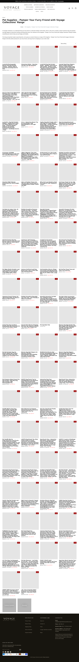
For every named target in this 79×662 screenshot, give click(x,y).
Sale (42, 11)
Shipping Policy (28, 626)
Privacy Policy (28, 620)
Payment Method (28, 632)
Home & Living (28, 4)
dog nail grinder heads (10, 37)
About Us (42, 620)
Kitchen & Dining (39, 4)
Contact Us (42, 623)
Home (3, 17)
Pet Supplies (51, 9)
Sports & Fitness (40, 7)
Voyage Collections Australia (46, 629)
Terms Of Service (28, 629)
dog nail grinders (71, 30)
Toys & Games (29, 7)
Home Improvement (40, 9)
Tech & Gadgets (28, 9)
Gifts (37, 11)
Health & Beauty (50, 4)
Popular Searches (46, 657)
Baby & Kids (50, 7)
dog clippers (7, 32)
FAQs (41, 626)
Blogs (41, 632)
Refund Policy (28, 623)
